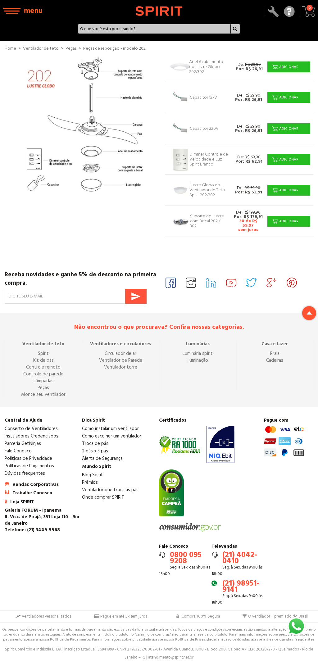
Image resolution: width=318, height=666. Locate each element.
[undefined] (85, 126)
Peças (43, 387)
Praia (274, 353)
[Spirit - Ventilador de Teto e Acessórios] (159, 11)
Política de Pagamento (70, 639)
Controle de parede (43, 374)
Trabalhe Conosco (32, 493)
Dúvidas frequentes (25, 473)
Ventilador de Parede (120, 360)
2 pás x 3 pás (95, 451)
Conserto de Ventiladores (31, 428)
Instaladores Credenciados (31, 436)
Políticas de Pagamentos (29, 466)
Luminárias (198, 344)
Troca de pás (95, 443)
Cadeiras (274, 360)
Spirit (43, 353)
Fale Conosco (18, 451)
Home (10, 48)
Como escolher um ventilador (111, 436)
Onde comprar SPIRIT (103, 497)
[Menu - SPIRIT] (23, 11)
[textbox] (154, 29)
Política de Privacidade (195, 639)
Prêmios (90, 482)
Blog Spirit (92, 475)
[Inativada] (220, 444)
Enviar (136, 296)
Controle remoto (43, 367)
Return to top (309, 313)
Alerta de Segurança (102, 458)
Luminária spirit (198, 353)
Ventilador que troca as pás (110, 490)
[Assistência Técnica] (273, 11)
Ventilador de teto (43, 344)
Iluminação (198, 360)
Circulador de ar (120, 353)
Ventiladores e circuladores (120, 344)
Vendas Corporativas (35, 484)
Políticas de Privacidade (28, 458)
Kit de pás (43, 360)
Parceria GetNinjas (23, 443)
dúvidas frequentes (297, 639)
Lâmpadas (43, 381)
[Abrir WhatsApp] (296, 626)
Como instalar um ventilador (110, 428)
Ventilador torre (120, 367)
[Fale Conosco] (289, 11)
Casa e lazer (274, 344)
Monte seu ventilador (43, 394)
